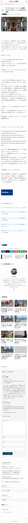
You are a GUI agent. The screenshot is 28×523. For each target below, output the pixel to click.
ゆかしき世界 (14, 1)
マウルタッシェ (11, 69)
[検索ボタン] (26, 1)
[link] (14, 289)
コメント (5, 420)
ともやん (14, 276)
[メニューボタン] (1, 1)
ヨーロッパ (4, 14)
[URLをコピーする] (25, 251)
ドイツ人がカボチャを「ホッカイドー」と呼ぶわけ (14, 207)
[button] (3, 251)
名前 (3, 437)
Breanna (14, 412)
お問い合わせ (5, 509)
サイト (4, 447)
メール (4, 442)
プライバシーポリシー (7, 512)
